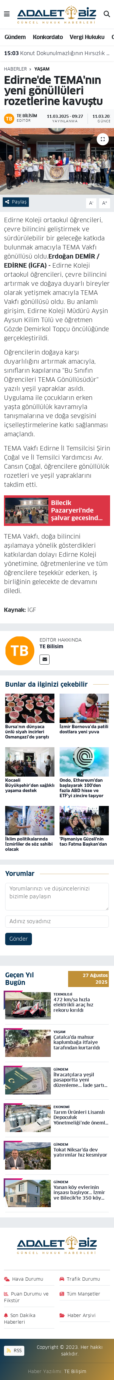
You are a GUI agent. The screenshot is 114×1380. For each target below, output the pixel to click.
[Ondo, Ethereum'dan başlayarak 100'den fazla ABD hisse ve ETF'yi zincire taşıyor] (84, 761)
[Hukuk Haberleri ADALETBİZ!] (57, 14)
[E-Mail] (45, 660)
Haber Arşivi (81, 1315)
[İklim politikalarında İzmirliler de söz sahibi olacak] (29, 820)
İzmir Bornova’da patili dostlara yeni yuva (84, 729)
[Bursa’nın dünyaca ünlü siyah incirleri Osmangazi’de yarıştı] (29, 708)
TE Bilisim (51, 646)
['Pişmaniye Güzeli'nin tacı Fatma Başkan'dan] (84, 820)
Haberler (15, 69)
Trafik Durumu (83, 1279)
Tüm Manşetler (83, 1294)
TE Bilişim (75, 1371)
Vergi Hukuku (87, 37)
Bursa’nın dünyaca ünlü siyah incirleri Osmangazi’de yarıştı (27, 732)
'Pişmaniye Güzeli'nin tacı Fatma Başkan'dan (83, 841)
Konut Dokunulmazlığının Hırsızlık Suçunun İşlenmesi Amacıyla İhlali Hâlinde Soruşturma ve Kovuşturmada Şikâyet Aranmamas (57, 53)
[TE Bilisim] (19, 650)
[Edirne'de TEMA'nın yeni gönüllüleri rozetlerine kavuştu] (57, 161)
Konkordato (48, 37)
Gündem (15, 37)
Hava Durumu (27, 1279)
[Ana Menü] (7, 14)
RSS (17, 1350)
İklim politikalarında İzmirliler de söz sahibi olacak (29, 844)
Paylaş (19, 202)
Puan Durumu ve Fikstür (26, 1297)
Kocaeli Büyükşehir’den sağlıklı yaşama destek (29, 785)
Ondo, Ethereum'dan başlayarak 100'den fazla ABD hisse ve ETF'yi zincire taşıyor (81, 787)
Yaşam (42, 69)
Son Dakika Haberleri (20, 1318)
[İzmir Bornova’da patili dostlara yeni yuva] (84, 708)
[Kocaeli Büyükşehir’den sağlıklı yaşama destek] (29, 761)
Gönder (18, 939)
